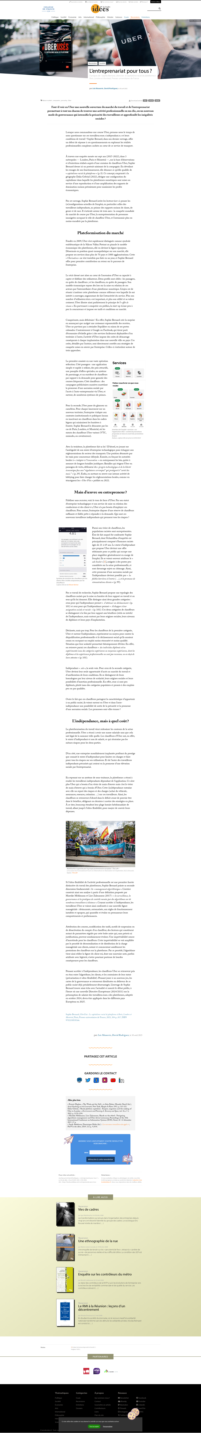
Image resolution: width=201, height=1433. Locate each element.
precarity (64, 100)
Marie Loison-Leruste (88, 1247)
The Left (74, 873)
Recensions (135, 17)
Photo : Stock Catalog (195, 20)
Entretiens (146, 17)
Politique (55, 17)
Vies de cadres (88, 1209)
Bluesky (123, 1401)
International (89, 17)
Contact (98, 1401)
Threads (123, 1408)
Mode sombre (134, 2)
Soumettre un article (76, 2)
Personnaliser (107, 1426)
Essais (126, 17)
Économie (72, 17)
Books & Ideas (155, 2)
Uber (69, 100)
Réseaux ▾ (145, 2)
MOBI (157, 101)
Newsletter (124, 1398)
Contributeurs (100, 1408)
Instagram (124, 1412)
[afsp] (96, 1371)
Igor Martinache (86, 1215)
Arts (80, 17)
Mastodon (124, 1405)
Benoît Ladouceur (87, 1280)
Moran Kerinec (74, 585)
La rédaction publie (92, 2)
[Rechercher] (159, 8)
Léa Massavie (97, 88)
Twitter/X (123, 1415)
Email (86, 1152)
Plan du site (99, 1415)
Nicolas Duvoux (86, 1315)
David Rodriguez (111, 88)
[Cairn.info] (111, 1371)
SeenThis (141, 1408)
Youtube (141, 1401)
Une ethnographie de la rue (98, 1241)
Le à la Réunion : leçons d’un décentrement (101, 1308)
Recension (93, 63)
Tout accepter (94, 1426)
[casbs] (86, 1371)
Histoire (110, 17)
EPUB (151, 101)
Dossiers (79, 1408)
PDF (145, 101)
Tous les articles (122, 2)
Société (63, 17)
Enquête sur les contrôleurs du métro (105, 1274)
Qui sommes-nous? (107, 2)
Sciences (118, 17)
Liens (97, 1412)
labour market (47, 100)
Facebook (142, 1398)
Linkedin (141, 1405)
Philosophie (100, 17)
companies (56, 100)
